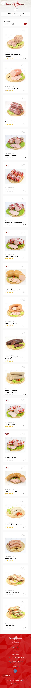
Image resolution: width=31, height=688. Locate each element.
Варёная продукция (17, 15)
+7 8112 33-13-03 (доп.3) (15, 658)
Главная (9, 13)
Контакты (15, 651)
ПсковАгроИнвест (15, 683)
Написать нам (6, 675)
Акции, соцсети (15, 647)
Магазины (15, 649)
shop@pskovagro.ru (15, 661)
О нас (15, 645)
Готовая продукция (19, 13)
